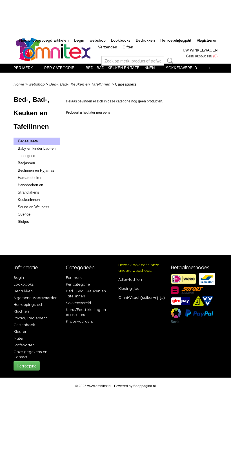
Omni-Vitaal (128, 297)
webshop (98, 40)
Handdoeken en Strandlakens (30, 188)
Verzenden (107, 47)
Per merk (23, 68)
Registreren (207, 40)
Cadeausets (28, 141)
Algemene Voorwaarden (35, 297)
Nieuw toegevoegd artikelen (44, 40)
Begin (79, 40)
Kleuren (20, 331)
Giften (128, 47)
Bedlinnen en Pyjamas (36, 170)
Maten (19, 338)
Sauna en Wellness (33, 207)
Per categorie (59, 68)
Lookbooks (120, 40)
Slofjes (23, 221)
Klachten (21, 311)
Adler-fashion (130, 279)
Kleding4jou (128, 288)
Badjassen (26, 163)
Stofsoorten (24, 345)
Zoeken (169, 61)
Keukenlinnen (29, 200)
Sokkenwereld (181, 68)
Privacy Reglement (30, 318)
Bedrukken (145, 40)
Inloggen (183, 40)
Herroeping (27, 366)
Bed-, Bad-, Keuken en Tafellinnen (120, 68)
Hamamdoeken (30, 178)
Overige (24, 214)
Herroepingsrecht (29, 304)
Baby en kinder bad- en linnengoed (36, 152)
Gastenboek (24, 324)
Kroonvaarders (79, 321)
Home (19, 84)
